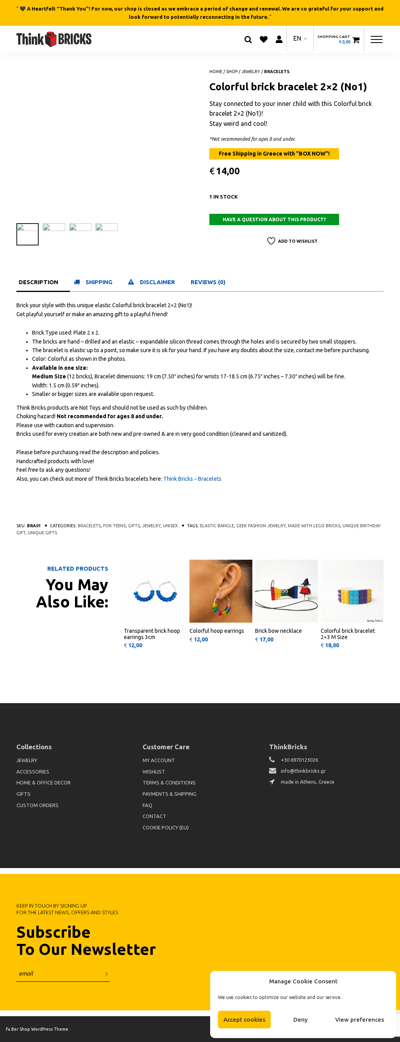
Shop (232, 71)
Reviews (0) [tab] (208, 282)
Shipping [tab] (99, 282)
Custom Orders (37, 805)
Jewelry (250, 71)
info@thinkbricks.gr (303, 770)
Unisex (170, 525)
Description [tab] (38, 282)
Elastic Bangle (217, 525)
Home (215, 71)
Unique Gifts (42, 532)
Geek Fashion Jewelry (261, 525)
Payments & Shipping (169, 794)
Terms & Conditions (169, 782)
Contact (154, 816)
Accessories (32, 771)
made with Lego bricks (314, 525)
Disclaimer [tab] (157, 282)
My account (159, 760)
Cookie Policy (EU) (166, 827)
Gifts (134, 525)
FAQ (147, 805)
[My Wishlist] (264, 39)
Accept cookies (244, 1019)
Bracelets (276, 71)
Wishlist (154, 771)
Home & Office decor (43, 782)
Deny (300, 1019)
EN (297, 38)
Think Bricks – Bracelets (192, 479)
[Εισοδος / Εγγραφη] (278, 39)
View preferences (359, 1019)
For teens (114, 525)
